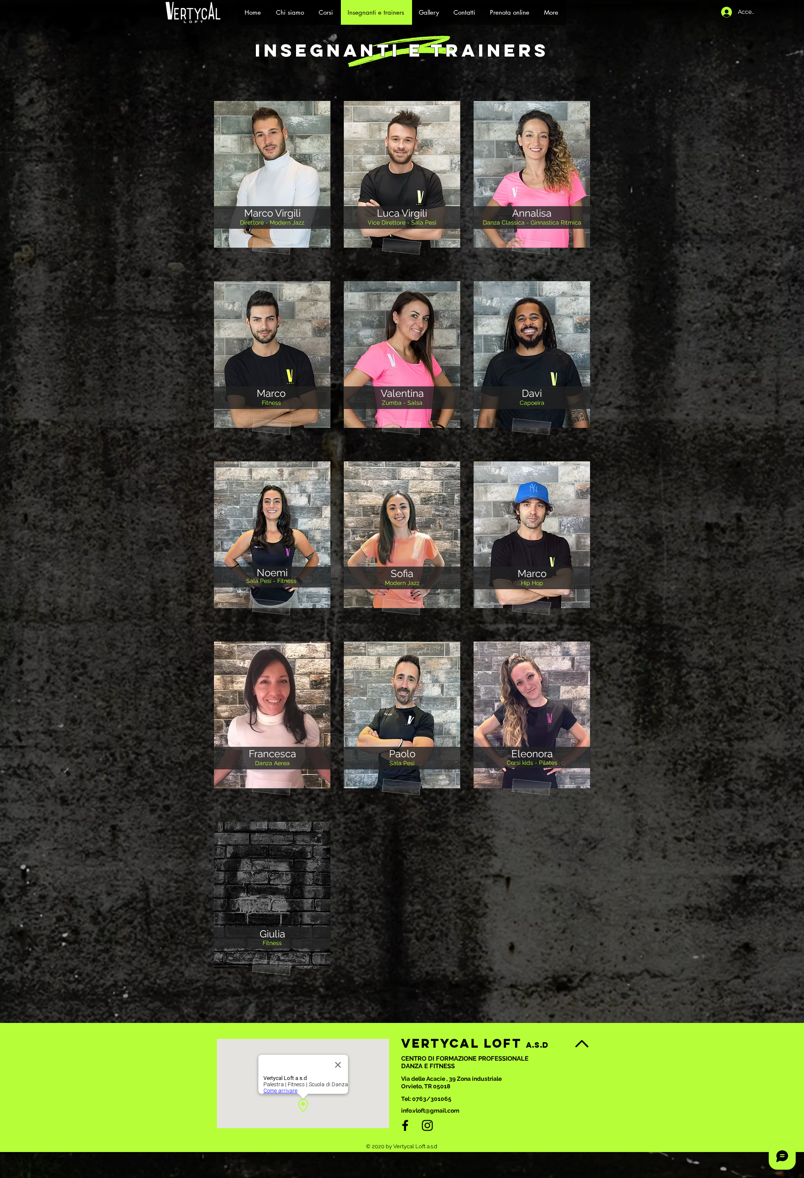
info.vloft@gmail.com (430, 1110)
